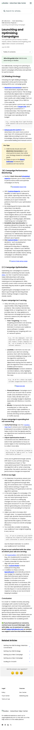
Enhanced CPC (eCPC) (12, 130)
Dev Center (22, 692)
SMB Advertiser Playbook (9, 23)
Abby (3, 275)
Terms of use (6, 699)
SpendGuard (9, 572)
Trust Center (6, 696)
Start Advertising (17, 21)
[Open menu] (30, 3)
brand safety (11, 555)
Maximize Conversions (12, 88)
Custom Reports (14, 191)
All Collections (6, 21)
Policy (3, 692)
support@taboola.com (14, 629)
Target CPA (22, 107)
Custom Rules (12, 240)
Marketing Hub (23, 696)
